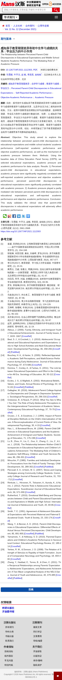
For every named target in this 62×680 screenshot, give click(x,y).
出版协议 (37, 656)
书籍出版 (9, 636)
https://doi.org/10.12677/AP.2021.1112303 (21, 231)
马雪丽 (9, 74)
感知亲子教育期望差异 (18, 83)
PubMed (15, 352)
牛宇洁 (17, 74)
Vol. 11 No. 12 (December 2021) (20, 29)
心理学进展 (43, 25)
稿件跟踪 (9, 656)
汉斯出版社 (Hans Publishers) (35, 672)
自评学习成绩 (38, 83)
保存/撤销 (37, 660)
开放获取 (37, 651)
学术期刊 (10, 17)
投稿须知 (9, 651)
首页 (8, 25)
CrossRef (26, 336)
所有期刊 (9, 627)
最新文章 (37, 627)
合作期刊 (29, 25)
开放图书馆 (8, 611)
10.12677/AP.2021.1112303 (19, 70)
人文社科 (17, 25)
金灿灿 (38, 74)
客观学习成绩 (52, 83)
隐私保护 (37, 665)
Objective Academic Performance (16, 97)
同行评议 (37, 631)
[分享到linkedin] (19, 216)
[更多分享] (28, 216)
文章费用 (37, 636)
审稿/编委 (37, 641)
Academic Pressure (43, 97)
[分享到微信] (5, 216)
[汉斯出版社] (13, 3)
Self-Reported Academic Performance (33, 93)
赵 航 (23, 74)
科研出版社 (8, 608)
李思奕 (30, 74)
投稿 (31, 589)
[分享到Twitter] (23, 216)
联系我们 (9, 641)
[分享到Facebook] (14, 216)
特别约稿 (9, 665)
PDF (35, 70)
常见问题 (9, 660)
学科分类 (9, 631)
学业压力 (5, 88)
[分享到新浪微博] (9, 216)
